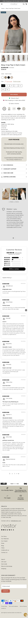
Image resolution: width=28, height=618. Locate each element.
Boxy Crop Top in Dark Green (13, 8)
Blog (2, 545)
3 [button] (14, 473)
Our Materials (5, 538)
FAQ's (2, 548)
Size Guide (4, 564)
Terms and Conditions (13, 606)
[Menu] (1, 4)
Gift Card (3, 561)
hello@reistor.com (16, 521)
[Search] (24, 4)
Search (3, 559)
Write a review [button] (14, 269)
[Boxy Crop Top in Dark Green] (8, 58)
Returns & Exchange (6, 566)
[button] (4, 67)
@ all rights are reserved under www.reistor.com (11, 612)
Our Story (4, 536)
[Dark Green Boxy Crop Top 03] (18, 58)
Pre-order (14, 94)
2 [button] (12, 473)
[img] (5, 283)
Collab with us (5, 550)
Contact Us (4, 552)
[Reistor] (14, 4)
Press (2, 543)
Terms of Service (23, 606)
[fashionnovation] (12, 484)
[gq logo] (23, 484)
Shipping (3, 568)
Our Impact (4, 541)
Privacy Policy (4, 606)
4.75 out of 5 (18, 252)
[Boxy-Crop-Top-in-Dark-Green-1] (3, 58)
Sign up (5, 591)
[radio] (2, 77)
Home (2, 8)
